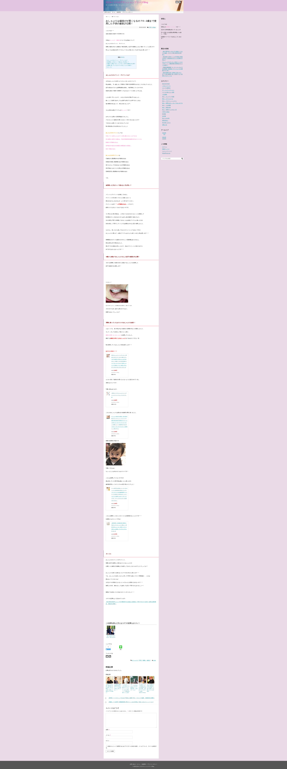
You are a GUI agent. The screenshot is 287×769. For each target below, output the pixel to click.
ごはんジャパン (166, 85)
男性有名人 (165, 120)
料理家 (164, 114)
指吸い (144, 660)
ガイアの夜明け (166, 88)
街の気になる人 (166, 122)
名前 (108, 729)
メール (108, 735)
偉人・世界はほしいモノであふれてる (172, 103)
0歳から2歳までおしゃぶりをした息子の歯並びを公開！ (121, 63)
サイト (107, 740)
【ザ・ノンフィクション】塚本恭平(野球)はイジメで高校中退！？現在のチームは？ (134, 687)
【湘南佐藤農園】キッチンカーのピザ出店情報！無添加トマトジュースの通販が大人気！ (172, 69)
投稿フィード (165, 149)
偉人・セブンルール (167, 98)
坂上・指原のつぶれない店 (169, 109)
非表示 (122, 57)
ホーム (113, 12)
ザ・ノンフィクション (168, 90)
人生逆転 (164, 94)
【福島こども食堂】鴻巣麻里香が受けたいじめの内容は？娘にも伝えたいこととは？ (131, 702)
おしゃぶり (135, 660)
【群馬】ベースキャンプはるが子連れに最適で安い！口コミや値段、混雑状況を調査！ (131, 698)
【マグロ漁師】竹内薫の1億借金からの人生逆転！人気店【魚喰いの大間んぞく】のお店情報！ (150, 688)
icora (154, 660)
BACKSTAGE (166, 83)
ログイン (164, 147)
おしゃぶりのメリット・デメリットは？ (117, 60)
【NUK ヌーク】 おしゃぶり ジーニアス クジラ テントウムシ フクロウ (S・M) (119, 395)
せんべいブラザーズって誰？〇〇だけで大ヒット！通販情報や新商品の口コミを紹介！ (172, 63)
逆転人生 (164, 124)
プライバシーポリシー (127, 12)
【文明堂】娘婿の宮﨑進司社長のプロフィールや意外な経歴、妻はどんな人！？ (117, 687)
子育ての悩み (152, 27)
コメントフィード (167, 151)
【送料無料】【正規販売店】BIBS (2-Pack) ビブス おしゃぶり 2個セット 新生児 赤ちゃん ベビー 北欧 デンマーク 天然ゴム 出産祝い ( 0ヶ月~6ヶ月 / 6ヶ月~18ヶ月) (119, 527)
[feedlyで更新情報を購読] (177, 2)
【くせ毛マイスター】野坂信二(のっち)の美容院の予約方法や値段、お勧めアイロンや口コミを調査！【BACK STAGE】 (142, 688)
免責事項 (119, 12)
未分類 (164, 116)
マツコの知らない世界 (168, 92)
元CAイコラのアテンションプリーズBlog (127, 2)
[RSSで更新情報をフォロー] (179, 2)
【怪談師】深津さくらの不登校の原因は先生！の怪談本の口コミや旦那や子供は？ (172, 58)
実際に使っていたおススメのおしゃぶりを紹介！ (119, 65)
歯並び (148, 660)
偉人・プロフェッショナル (169, 101)
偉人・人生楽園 (166, 105)
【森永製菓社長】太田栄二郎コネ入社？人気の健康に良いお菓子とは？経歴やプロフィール (172, 74)
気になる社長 (165, 118)
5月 (164, 134)
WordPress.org (166, 153)
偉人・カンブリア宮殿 (168, 96)
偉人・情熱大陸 (166, 107)
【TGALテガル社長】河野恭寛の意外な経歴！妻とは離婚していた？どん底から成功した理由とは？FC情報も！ (109, 688)
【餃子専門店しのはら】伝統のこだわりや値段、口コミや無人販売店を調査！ (172, 53)
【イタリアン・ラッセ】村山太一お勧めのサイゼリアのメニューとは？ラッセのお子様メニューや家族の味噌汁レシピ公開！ (125, 688)
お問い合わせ (107, 12)
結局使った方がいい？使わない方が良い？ (118, 62)
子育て (140, 660)
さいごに (109, 67)
